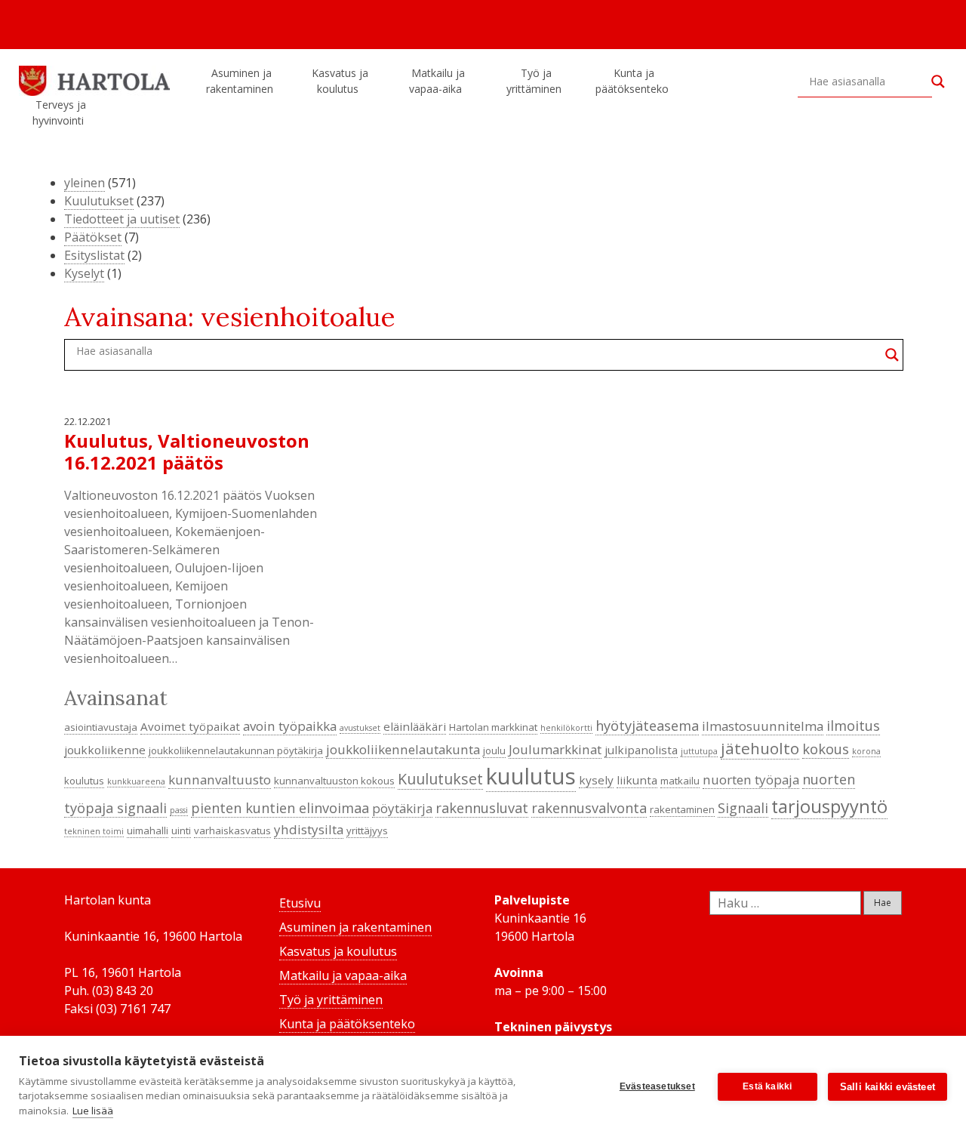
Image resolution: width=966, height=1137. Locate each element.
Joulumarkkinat (555, 749)
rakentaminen (682, 809)
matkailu (680, 780)
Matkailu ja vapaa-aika (437, 81)
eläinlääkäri (414, 726)
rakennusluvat (481, 808)
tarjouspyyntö (829, 806)
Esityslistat (94, 255)
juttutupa (699, 751)
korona (866, 751)
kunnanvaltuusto (219, 779)
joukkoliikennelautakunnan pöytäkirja (236, 750)
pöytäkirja (402, 808)
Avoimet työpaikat (190, 726)
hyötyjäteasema (647, 725)
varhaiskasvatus (232, 830)
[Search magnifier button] (938, 81)
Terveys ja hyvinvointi (59, 112)
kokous (825, 749)
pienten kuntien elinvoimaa (280, 808)
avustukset (360, 728)
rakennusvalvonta (589, 808)
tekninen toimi (94, 831)
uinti (181, 830)
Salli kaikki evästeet (887, 1086)
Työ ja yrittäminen (533, 81)
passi (179, 810)
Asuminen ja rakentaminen (239, 81)
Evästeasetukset (657, 1086)
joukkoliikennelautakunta (403, 749)
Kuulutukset (99, 201)
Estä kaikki (767, 1086)
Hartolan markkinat (493, 727)
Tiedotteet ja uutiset (122, 219)
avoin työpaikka (290, 726)
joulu (494, 750)
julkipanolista (641, 749)
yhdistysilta (308, 829)
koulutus (84, 780)
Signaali (743, 808)
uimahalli (147, 830)
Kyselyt (84, 273)
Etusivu (300, 903)
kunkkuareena (136, 781)
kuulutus (531, 776)
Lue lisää (92, 1110)
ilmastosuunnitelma (762, 726)
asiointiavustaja (100, 727)
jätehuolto (760, 748)
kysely (596, 779)
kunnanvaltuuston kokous (334, 780)
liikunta (637, 779)
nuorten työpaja (751, 779)
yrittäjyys (367, 830)
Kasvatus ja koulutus (340, 81)
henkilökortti (566, 728)
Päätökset (93, 237)
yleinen (84, 182)
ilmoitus (853, 725)
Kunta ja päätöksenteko (632, 81)
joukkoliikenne (105, 749)
